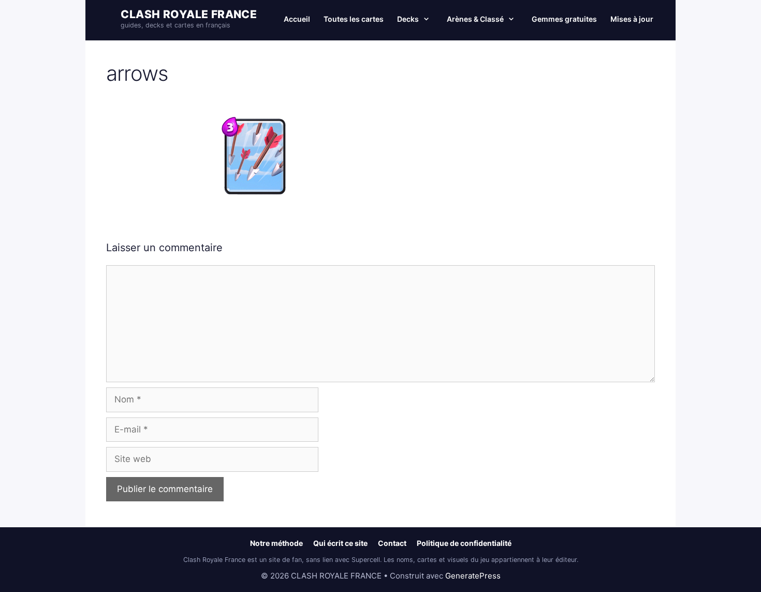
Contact (392, 543)
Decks (408, 19)
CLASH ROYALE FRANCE (189, 14)
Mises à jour (631, 19)
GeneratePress (473, 576)
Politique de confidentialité (464, 543)
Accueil (297, 19)
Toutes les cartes (354, 19)
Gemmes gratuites (564, 19)
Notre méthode (276, 543)
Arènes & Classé (475, 19)
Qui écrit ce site (340, 543)
